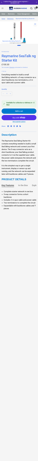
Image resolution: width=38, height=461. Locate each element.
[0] (34, 8)
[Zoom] (35, 24)
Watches (35, 14)
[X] (11, 126)
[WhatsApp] (17, 126)
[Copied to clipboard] (20, 126)
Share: (4, 126)
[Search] (31, 8)
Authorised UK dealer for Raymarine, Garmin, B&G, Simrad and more (22, 2)
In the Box (23, 185)
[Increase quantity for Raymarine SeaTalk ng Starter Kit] (10, 93)
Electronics (11, 14)
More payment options (19, 121)
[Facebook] (8, 126)
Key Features (8, 185)
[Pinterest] (14, 126)
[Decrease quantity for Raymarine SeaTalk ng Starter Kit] (3, 93)
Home (3, 14)
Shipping (11, 67)
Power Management (23, 14)
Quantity (4, 89)
